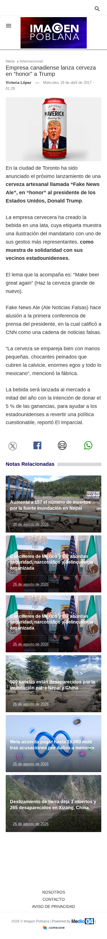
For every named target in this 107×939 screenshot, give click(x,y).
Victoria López (18, 82)
